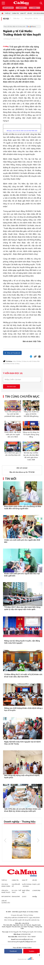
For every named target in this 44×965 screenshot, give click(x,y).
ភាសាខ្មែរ (34, 8)
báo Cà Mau (17, 361)
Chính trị (15, 13)
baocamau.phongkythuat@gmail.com (22, 942)
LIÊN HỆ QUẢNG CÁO (5, 902)
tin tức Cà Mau (15, 363)
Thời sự (7, 13)
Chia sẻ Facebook (13, 353)
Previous (5, 840)
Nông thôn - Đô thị (31, 18)
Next (38, 840)
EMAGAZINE (16, 896)
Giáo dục (16, 18)
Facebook (13, 951)
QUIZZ (24, 896)
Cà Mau (24, 361)
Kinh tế (23, 13)
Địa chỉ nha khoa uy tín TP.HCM (22, 472)
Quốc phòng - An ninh (26, 885)
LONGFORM (36, 890)
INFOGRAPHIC (6, 896)
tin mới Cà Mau (32, 361)
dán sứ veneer (22, 468)
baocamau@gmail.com (24, 939)
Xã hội (29, 13)
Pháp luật (36, 884)
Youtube (31, 951)
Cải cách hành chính (5, 885)
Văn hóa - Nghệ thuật (5, 891)
